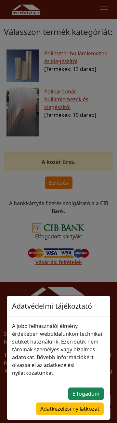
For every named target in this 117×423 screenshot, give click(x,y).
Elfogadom (85, 393)
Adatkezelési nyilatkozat (69, 408)
